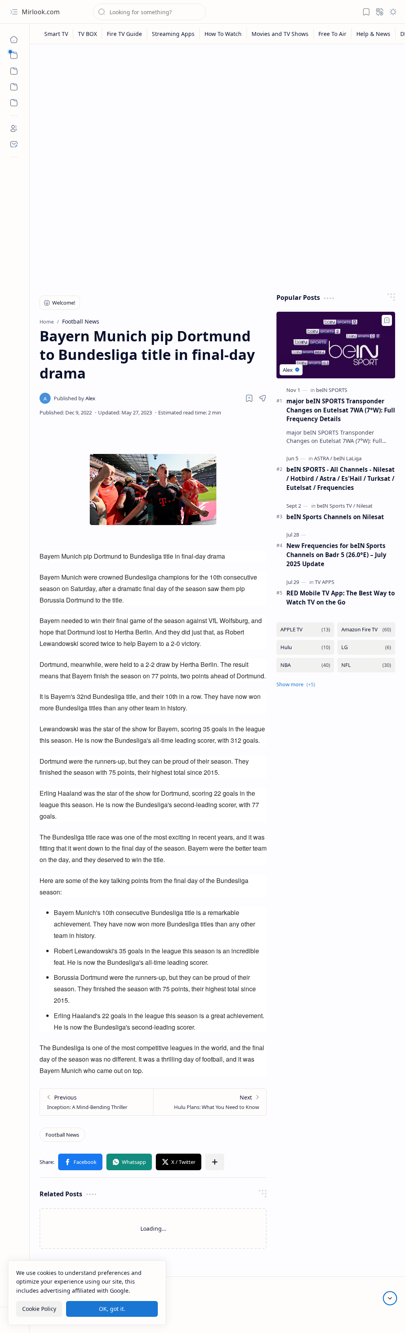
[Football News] (62, 1135)
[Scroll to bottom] (390, 1298)
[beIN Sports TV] (336, 505)
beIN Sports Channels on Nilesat (335, 517)
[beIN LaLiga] (347, 458)
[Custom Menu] (14, 87)
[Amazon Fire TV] (366, 629)
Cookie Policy (39, 1308)
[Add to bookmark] (387, 320)
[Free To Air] (333, 33)
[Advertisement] (217, 111)
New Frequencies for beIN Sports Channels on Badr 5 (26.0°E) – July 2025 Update (336, 555)
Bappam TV (380, 1317)
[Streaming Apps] (173, 33)
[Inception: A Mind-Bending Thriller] (96, 1102)
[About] (14, 128)
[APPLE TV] (305, 629)
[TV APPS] (324, 582)
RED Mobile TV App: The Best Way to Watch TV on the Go (340, 597)
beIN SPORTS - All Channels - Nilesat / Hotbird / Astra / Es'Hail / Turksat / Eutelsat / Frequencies (340, 478)
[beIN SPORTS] (331, 389)
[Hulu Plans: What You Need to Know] (209, 1102)
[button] (14, 12)
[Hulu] (305, 647)
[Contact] (14, 144)
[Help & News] (374, 33)
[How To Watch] (223, 33)
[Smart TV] (56, 33)
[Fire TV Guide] (124, 33)
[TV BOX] (87, 33)
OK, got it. (112, 1308)
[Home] (14, 39)
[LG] (366, 647)
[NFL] (366, 665)
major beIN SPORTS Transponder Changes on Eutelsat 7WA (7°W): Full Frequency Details (340, 410)
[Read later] (249, 398)
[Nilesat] (364, 505)
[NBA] (305, 665)
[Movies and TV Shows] (280, 33)
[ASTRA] (323, 458)
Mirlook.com (41, 12)
